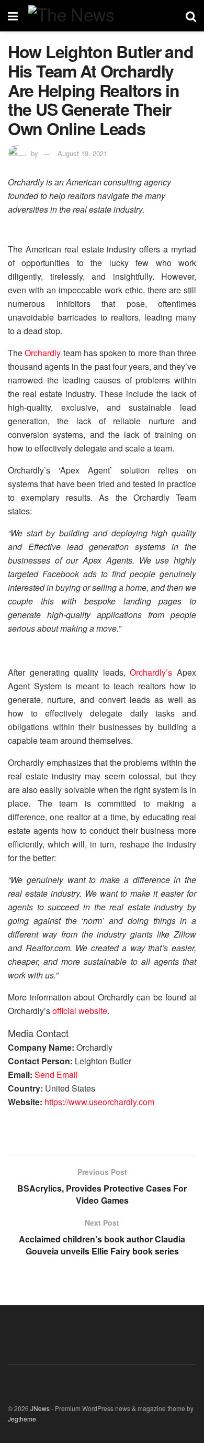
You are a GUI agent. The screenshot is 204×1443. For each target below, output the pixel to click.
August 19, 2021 (82, 153)
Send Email (56, 1075)
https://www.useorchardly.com (99, 1102)
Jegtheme (22, 1418)
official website (79, 1011)
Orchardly (43, 353)
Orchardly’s (151, 672)
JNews (40, 1408)
